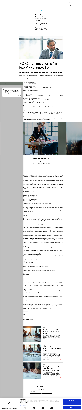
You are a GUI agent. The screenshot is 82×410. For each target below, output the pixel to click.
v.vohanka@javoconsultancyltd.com (72, 5)
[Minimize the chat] (21, 83)
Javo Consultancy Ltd (41, 386)
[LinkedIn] (69, 2)
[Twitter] (70, 2)
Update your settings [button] (42, 164)
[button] (75, 2)
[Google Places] (67, 2)
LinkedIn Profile (30, 235)
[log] (11, 245)
